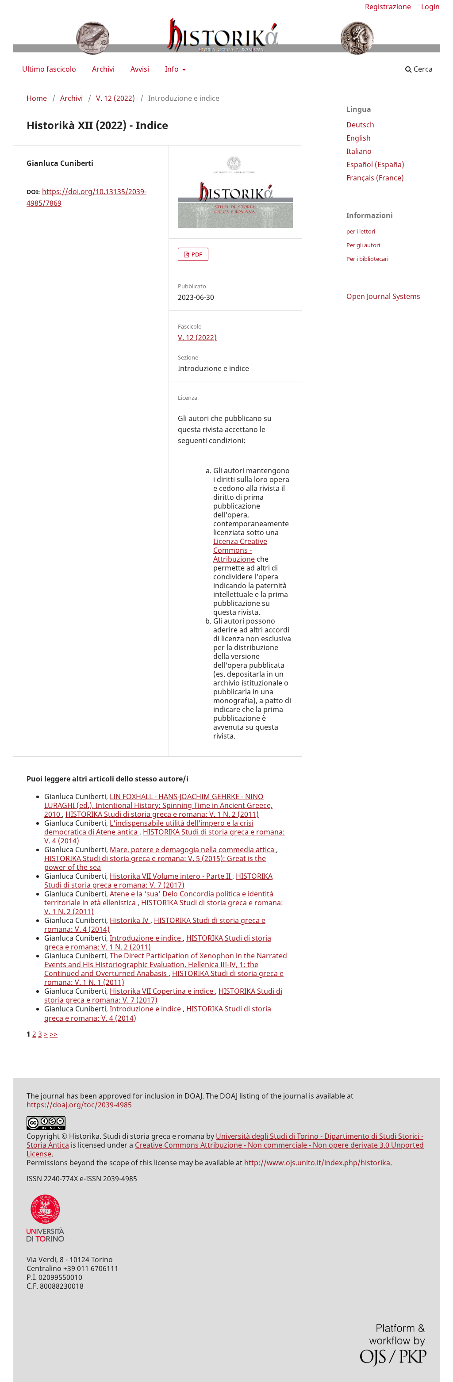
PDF (196, 254)
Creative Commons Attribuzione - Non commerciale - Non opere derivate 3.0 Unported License (225, 1149)
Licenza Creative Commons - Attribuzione (240, 550)
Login (430, 6)
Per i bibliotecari (367, 259)
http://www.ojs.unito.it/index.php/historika (317, 1163)
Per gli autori (363, 245)
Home (37, 98)
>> (54, 1034)
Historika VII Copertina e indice (162, 991)
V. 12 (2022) (115, 98)
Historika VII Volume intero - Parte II (171, 876)
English (358, 138)
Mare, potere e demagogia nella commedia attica (193, 849)
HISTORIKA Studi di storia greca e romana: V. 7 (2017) (158, 880)
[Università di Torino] (45, 1243)
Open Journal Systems (383, 296)
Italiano (359, 151)
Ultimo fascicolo (49, 69)
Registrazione (388, 6)
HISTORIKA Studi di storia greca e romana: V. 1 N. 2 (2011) (162, 814)
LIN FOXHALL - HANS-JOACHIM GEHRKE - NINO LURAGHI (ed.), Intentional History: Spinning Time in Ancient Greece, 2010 (158, 805)
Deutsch (360, 125)
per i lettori (360, 231)
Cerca (422, 69)
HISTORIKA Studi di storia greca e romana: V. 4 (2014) (164, 836)
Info (172, 69)
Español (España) (375, 164)
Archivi (103, 69)
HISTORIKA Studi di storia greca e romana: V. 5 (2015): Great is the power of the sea (155, 863)
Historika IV (130, 920)
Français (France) (375, 178)
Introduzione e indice (146, 938)
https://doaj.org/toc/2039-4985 (79, 1105)
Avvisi (140, 69)
